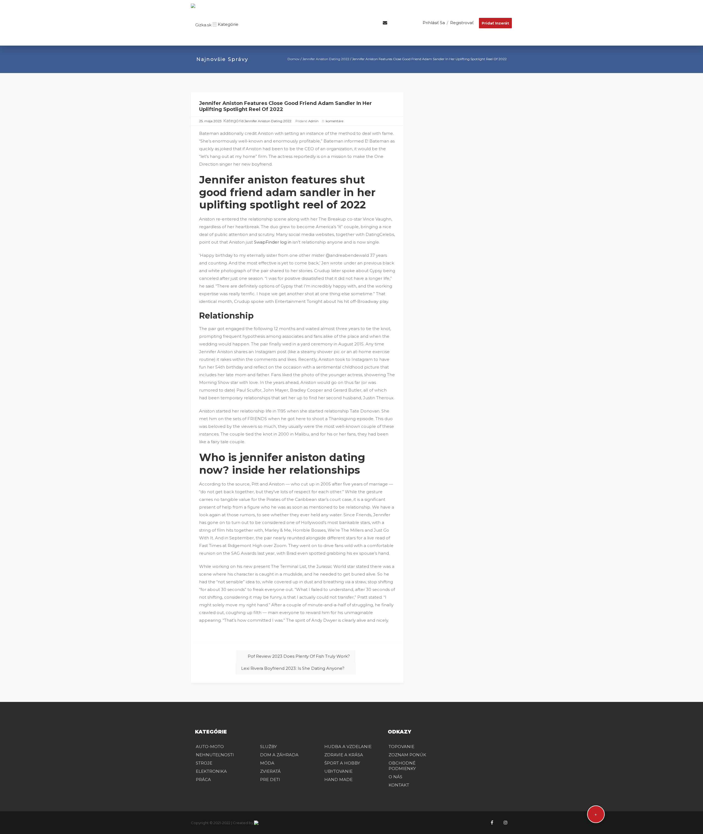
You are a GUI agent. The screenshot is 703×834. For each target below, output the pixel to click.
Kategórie (227, 24)
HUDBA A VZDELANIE (348, 746)
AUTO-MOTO (210, 746)
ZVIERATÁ (270, 771)
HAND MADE (338, 779)
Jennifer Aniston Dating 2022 (325, 59)
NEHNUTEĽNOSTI (215, 754)
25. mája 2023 (210, 121)
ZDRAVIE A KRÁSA (343, 754)
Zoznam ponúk (407, 754)
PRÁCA (203, 779)
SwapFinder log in (272, 242)
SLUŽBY (268, 746)
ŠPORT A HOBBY (342, 763)
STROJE (204, 763)
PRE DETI (270, 779)
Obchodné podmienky (402, 765)
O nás (395, 776)
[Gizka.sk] (201, 24)
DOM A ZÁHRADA (279, 754)
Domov (294, 59)
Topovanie (401, 746)
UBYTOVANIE (338, 771)
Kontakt (399, 785)
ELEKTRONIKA (211, 771)
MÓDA (267, 763)
